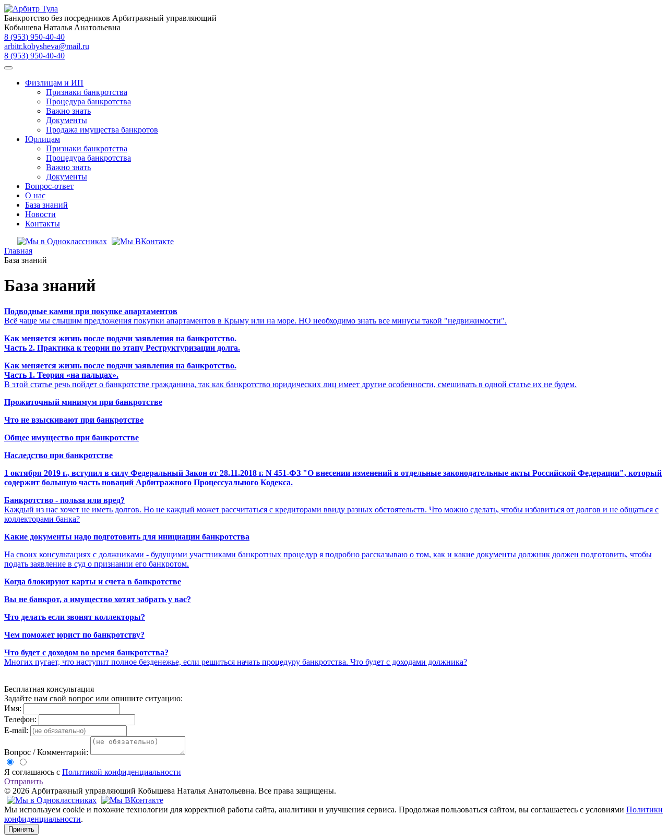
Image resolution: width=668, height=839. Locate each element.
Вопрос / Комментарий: (46, 752)
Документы (66, 120)
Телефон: (20, 719)
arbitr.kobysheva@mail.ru (46, 46)
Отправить (23, 781)
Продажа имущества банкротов (102, 129)
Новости (40, 214)
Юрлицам (42, 139)
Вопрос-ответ (49, 186)
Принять (21, 829)
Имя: (12, 708)
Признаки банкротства (86, 92)
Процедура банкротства (88, 101)
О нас (35, 195)
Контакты (42, 223)
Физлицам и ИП (54, 82)
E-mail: (16, 730)
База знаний (46, 204)
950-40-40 (34, 36)
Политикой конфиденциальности (121, 772)
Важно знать (68, 110)
